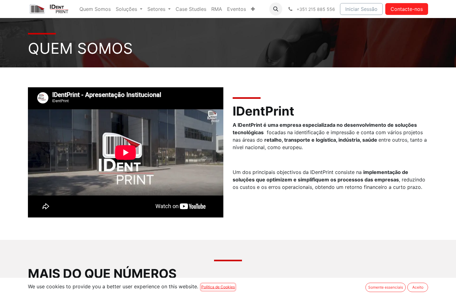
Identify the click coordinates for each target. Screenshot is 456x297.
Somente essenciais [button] (385, 287)
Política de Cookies (218, 287)
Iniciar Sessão (361, 9)
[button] (275, 9)
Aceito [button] (417, 287)
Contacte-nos (407, 9)
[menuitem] (95, 9)
